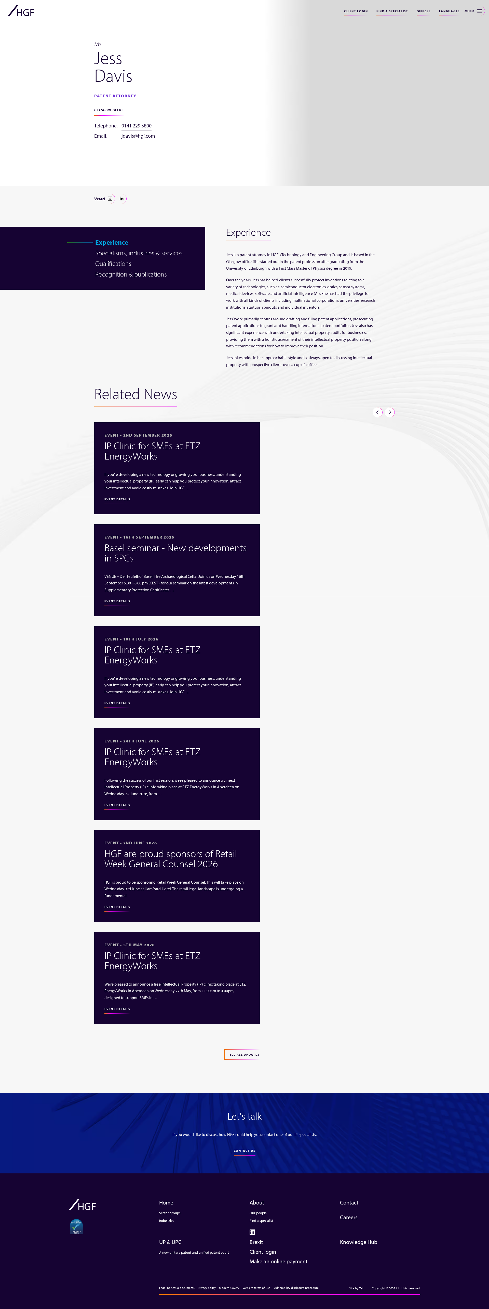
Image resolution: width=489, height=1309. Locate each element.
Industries (166, 1220)
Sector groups (170, 1213)
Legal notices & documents (177, 1288)
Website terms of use (256, 1288)
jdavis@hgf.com (138, 136)
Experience (111, 242)
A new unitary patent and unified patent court (194, 1252)
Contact (349, 1202)
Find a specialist (392, 11)
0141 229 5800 (136, 125)
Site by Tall (356, 1288)
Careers (349, 1217)
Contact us (244, 1151)
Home (166, 1202)
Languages (449, 11)
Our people (258, 1213)
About (257, 1202)
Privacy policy (207, 1288)
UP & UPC (170, 1242)
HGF (21, 10)
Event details (117, 499)
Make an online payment (278, 1261)
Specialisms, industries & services (139, 253)
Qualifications (113, 263)
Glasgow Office (109, 110)
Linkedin (121, 199)
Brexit (256, 1242)
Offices (424, 11)
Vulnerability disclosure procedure (296, 1288)
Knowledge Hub (358, 1242)
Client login (356, 11)
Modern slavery (229, 1288)
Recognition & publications (131, 274)
